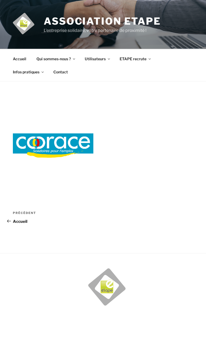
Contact (60, 72)
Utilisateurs (95, 59)
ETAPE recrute (133, 59)
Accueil (19, 59)
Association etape (102, 21)
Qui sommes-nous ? (53, 59)
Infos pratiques (26, 72)
